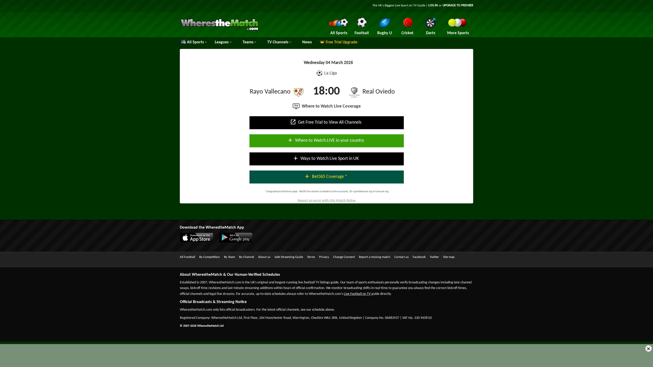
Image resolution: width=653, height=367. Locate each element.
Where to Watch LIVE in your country (325, 140)
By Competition (209, 257)
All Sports (196, 42)
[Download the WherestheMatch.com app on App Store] (199, 242)
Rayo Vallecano (270, 91)
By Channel (246, 257)
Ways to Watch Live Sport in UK (326, 158)
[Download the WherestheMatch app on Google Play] (238, 242)
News (307, 42)
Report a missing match (374, 257)
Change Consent (344, 257)
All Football (187, 257)
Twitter (434, 257)
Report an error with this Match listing (327, 201)
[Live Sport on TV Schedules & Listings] (219, 30)
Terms (311, 257)
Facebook (419, 257)
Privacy (324, 257)
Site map (449, 257)
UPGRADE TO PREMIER (458, 5)
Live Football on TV (357, 294)
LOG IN (433, 5)
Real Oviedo (378, 91)
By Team (229, 257)
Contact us (401, 257)
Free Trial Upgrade (341, 42)
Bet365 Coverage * (325, 176)
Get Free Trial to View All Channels (325, 122)
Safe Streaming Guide (288, 257)
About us (264, 257)
